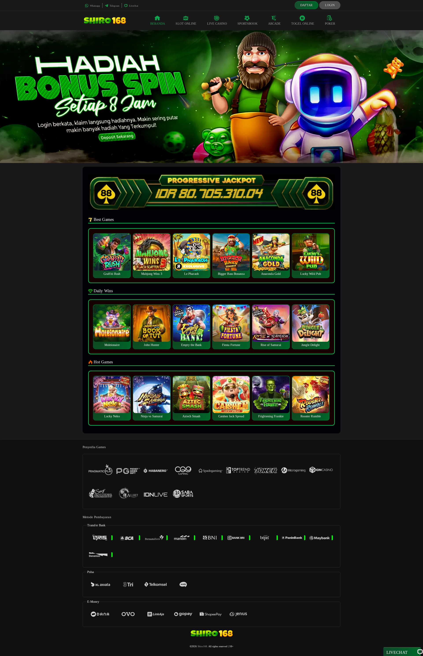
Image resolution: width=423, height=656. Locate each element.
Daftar (306, 5)
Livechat (133, 5)
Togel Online (302, 23)
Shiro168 (202, 646)
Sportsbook (247, 23)
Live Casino (217, 23)
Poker (330, 23)
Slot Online (186, 23)
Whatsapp (94, 5)
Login (330, 5)
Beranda (157, 23)
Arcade (274, 23)
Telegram (114, 5)
